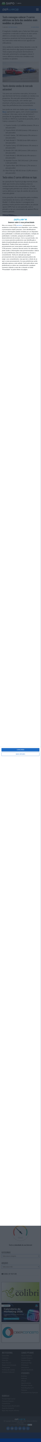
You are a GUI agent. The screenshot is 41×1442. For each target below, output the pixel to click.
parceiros (19, 225)
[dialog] (20, 721)
